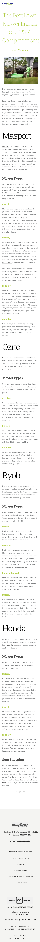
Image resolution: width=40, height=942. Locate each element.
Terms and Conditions (20, 858)
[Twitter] (20, 841)
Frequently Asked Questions (20, 852)
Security (20, 864)
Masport (5, 146)
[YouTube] (28, 841)
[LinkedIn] (24, 841)
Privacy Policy (21, 883)
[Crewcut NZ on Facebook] (12, 841)
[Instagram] (16, 841)
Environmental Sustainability (21, 877)
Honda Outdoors (11, 645)
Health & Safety (20, 870)
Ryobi (26, 489)
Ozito (4, 358)
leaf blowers (7, 262)
